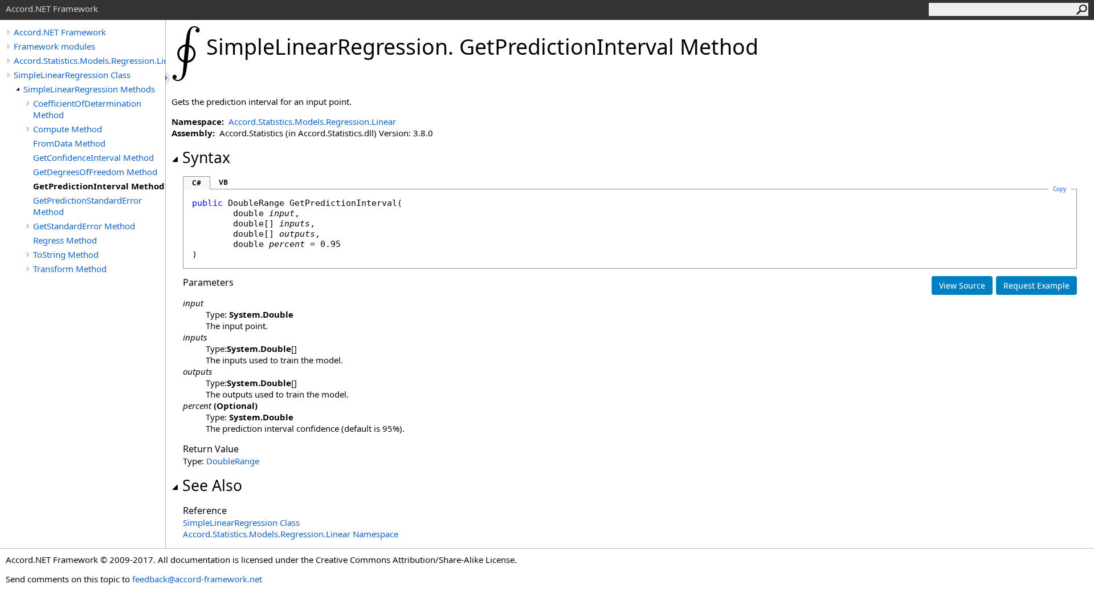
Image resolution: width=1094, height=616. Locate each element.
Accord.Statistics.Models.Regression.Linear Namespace (290, 534)
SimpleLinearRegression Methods (89, 89)
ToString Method (66, 254)
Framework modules (54, 46)
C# (196, 183)
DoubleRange (232, 461)
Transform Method (70, 268)
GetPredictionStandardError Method (87, 205)
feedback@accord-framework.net (197, 579)
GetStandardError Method (84, 226)
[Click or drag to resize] (168, 77)
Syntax (206, 157)
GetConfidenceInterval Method (93, 157)
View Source (962, 285)
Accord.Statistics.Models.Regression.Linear (89, 60)
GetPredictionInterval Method (99, 186)
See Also (212, 485)
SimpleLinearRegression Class (72, 74)
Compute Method (67, 129)
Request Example (1036, 285)
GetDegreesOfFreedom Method (95, 171)
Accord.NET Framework (60, 32)
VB (223, 182)
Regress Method (65, 240)
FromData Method (69, 143)
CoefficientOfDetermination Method (87, 109)
